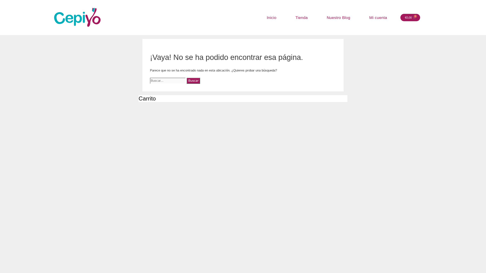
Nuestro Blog (338, 17)
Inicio (271, 17)
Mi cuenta (378, 17)
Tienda (301, 17)
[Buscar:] (168, 80)
